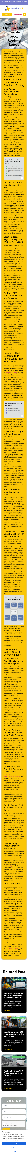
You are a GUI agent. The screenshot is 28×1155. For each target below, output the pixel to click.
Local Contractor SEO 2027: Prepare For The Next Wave (14, 1034)
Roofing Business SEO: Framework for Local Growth (14, 1073)
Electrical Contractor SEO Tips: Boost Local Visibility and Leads (13, 995)
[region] (14, 1142)
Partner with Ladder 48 (15, 948)
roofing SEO (7, 247)
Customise (14, 1147)
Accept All (14, 1143)
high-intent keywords (11, 372)
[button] (24, 14)
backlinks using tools (9, 866)
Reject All (14, 1151)
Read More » (8, 1010)
